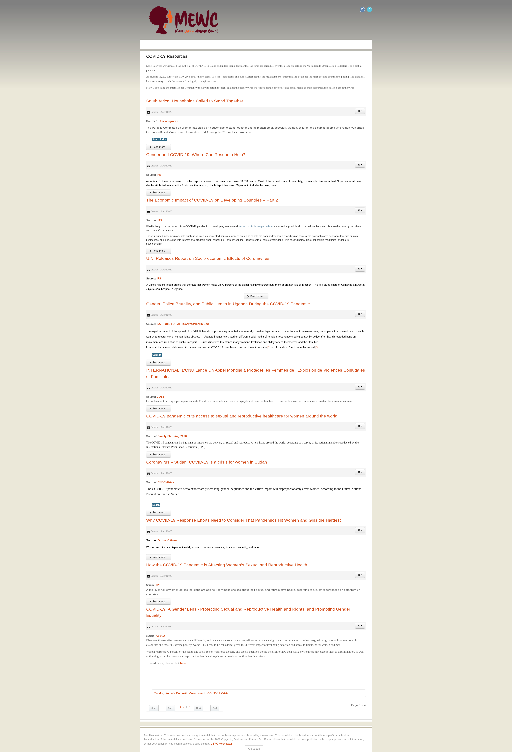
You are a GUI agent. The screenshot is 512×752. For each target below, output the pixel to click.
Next (59, 633)
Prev (31, 633)
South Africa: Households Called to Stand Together (55, 92)
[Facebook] (501, 9)
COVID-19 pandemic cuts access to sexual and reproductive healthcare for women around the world (102, 370)
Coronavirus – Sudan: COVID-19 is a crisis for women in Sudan (67, 412)
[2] (129, 308)
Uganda (17, 316)
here (43, 588)
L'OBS (21, 351)
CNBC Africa (27, 432)
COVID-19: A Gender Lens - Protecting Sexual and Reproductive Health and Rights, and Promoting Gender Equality (117, 549)
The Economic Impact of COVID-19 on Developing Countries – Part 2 (73, 182)
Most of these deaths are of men (138, 167)
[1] (488, 297)
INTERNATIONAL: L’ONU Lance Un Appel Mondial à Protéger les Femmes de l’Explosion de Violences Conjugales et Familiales (129, 331)
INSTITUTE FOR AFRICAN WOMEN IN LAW (44, 290)
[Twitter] (508, 9)
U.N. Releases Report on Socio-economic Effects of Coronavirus (68, 229)
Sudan (17, 450)
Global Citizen (28, 485)
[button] (499, 102)
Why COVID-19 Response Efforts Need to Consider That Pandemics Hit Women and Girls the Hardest (104, 465)
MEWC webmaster (15, 664)
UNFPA (21, 570)
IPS (20, 161)
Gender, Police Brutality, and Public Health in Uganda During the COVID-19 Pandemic (89, 270)
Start (14, 633)
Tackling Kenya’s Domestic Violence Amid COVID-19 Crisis (52, 618)
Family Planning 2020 (33, 390)
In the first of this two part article (117, 208)
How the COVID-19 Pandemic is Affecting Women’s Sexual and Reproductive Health (87, 510)
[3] (177, 308)
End (76, 633)
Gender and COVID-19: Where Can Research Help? (56, 141)
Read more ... (21, 133)
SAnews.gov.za (29, 112)
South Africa (20, 126)
